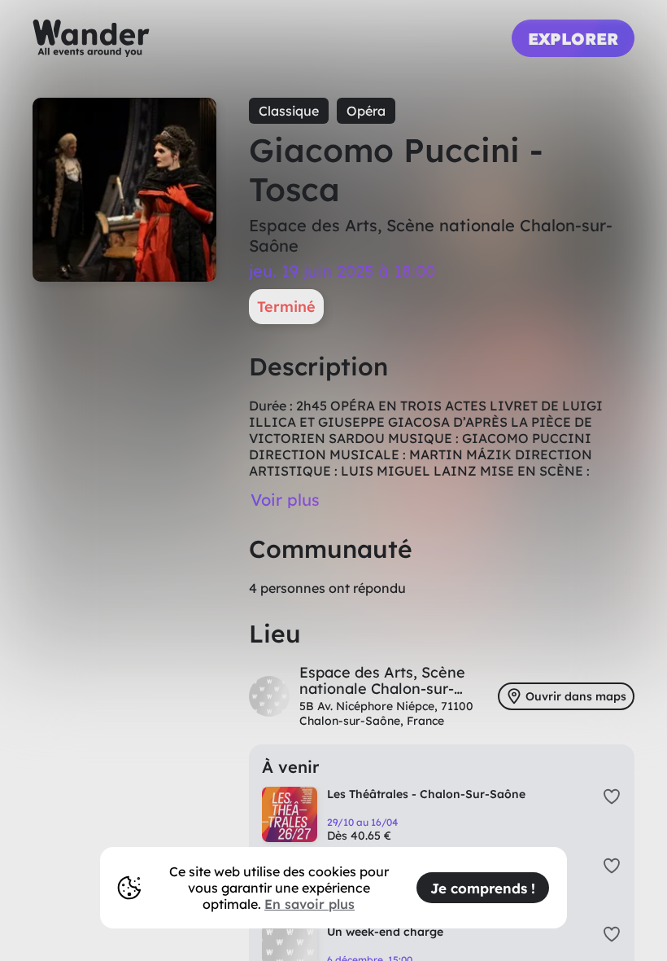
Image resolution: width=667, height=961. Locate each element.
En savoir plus (309, 904)
